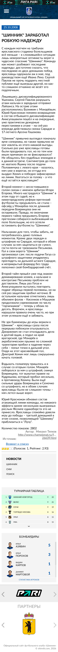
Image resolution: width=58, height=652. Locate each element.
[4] (10, 448)
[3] (7, 448)
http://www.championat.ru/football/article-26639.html (37, 436)
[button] (3, 594)
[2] (5, 448)
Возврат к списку (17, 444)
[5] (12, 448)
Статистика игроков (29, 580)
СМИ (9, 469)
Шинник (11, 464)
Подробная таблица (29, 526)
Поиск (10, 474)
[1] (3, 448)
